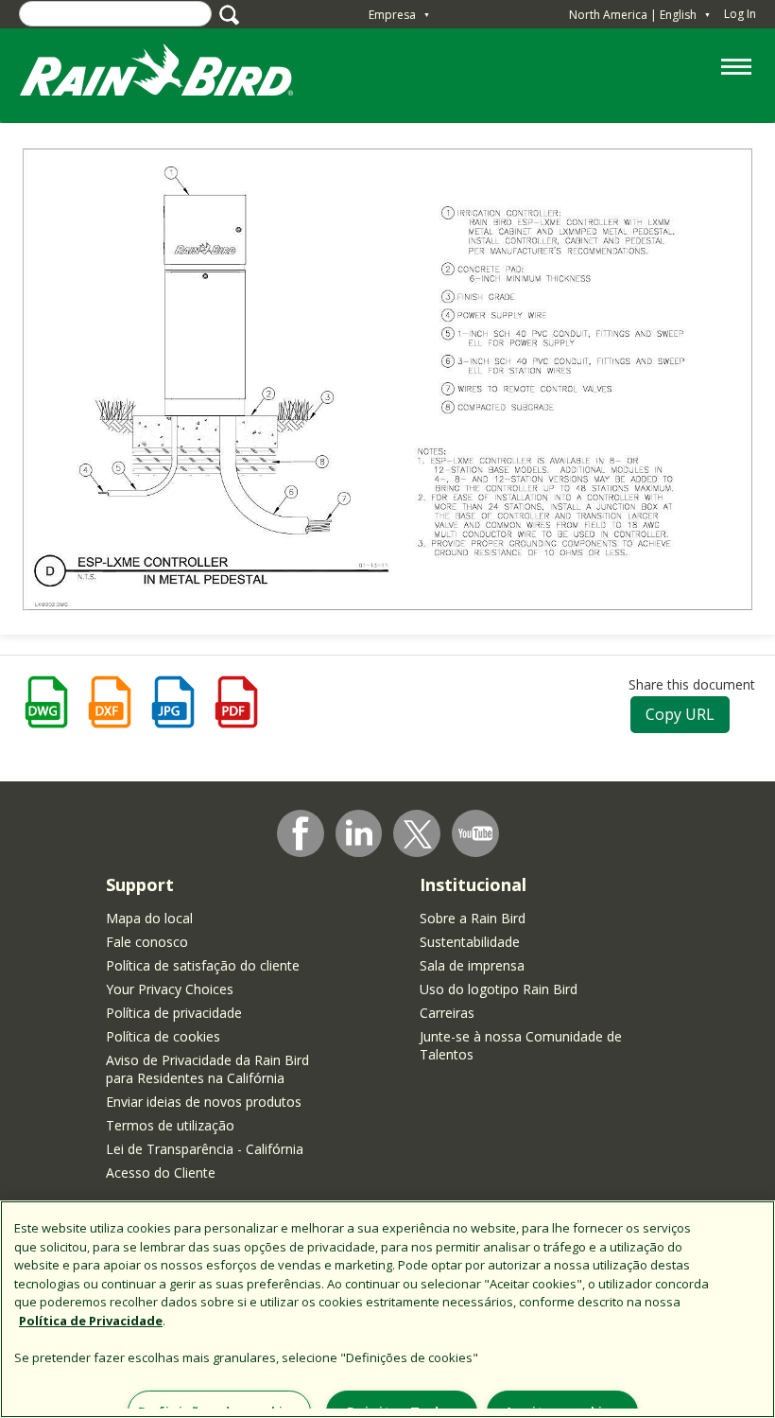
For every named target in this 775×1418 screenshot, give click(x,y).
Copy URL (680, 714)
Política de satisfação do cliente (203, 965)
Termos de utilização (170, 1125)
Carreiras (447, 1013)
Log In (740, 14)
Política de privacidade (174, 1013)
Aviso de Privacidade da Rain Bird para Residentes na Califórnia (207, 1069)
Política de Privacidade (91, 1320)
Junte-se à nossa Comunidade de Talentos (521, 1045)
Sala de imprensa (472, 965)
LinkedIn (359, 832)
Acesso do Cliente (160, 1173)
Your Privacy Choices (169, 989)
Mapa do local (149, 918)
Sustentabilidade (470, 942)
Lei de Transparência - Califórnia (204, 1149)
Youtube (475, 833)
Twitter (418, 834)
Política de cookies (163, 1036)
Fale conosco (147, 942)
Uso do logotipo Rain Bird (498, 989)
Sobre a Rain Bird (472, 918)
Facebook (301, 833)
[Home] (175, 74)
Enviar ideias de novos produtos (203, 1102)
